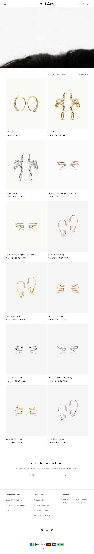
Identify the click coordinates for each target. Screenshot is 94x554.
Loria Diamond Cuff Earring (59, 378)
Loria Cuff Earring (55, 316)
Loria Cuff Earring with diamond (20, 255)
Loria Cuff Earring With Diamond (62, 193)
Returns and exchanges (16, 505)
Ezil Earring (11, 132)
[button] (4, 3)
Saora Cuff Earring (55, 255)
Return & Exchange (42, 515)
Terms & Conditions (42, 505)
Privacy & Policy (41, 500)
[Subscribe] (65, 475)
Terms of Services (13, 510)
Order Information (14, 500)
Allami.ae (50, 549)
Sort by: (51, 74)
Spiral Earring (53, 132)
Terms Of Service (41, 510)
